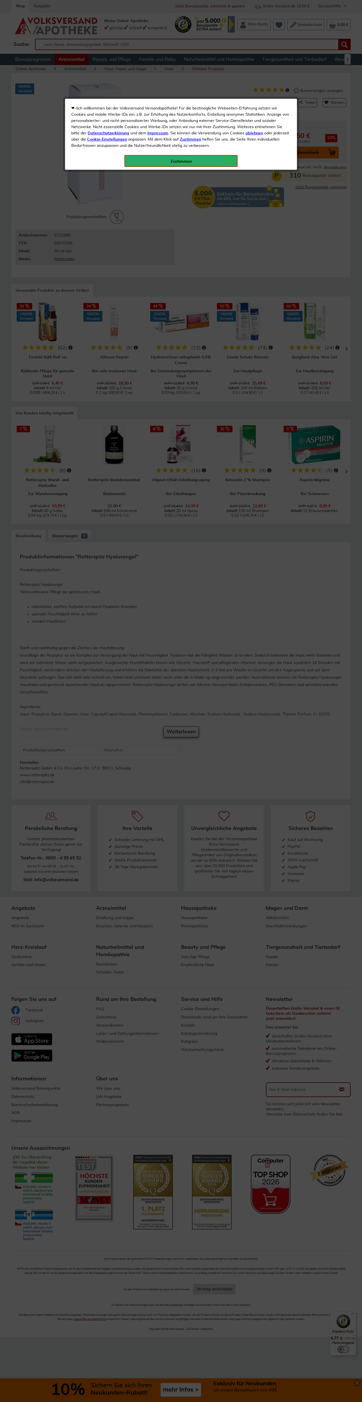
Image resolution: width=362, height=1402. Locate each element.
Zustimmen (190, 139)
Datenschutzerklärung (108, 133)
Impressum (157, 133)
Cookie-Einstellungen (107, 139)
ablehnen (254, 133)
